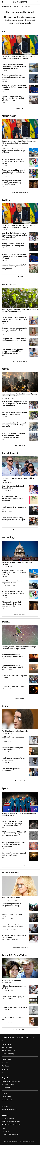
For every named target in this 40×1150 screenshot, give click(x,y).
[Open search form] (37, 2)
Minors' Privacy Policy (9, 1109)
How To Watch (6, 7)
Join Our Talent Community (11, 1125)
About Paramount (8, 1118)
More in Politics (19, 277)
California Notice (7, 1100)
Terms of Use (6, 1106)
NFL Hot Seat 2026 (8, 1050)
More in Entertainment (19, 530)
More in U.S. (19, 108)
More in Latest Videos (19, 1030)
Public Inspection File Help (11, 1081)
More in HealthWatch (19, 361)
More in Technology (19, 614)
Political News (6, 1044)
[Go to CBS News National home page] (20, 2)
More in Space (19, 865)
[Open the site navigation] (7, 2)
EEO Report (6, 1088)
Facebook (5, 1066)
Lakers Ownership (8, 1054)
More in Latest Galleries (19, 947)
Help (3, 1128)
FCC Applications (8, 1084)
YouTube (5, 1063)
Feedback (5, 1131)
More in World (19, 445)
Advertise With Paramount (11, 1121)
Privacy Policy (6, 1096)
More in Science (19, 698)
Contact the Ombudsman (10, 1134)
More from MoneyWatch (19, 192)
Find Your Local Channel (21, 7)
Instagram (5, 1069)
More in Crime (19, 781)
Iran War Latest (7, 1047)
